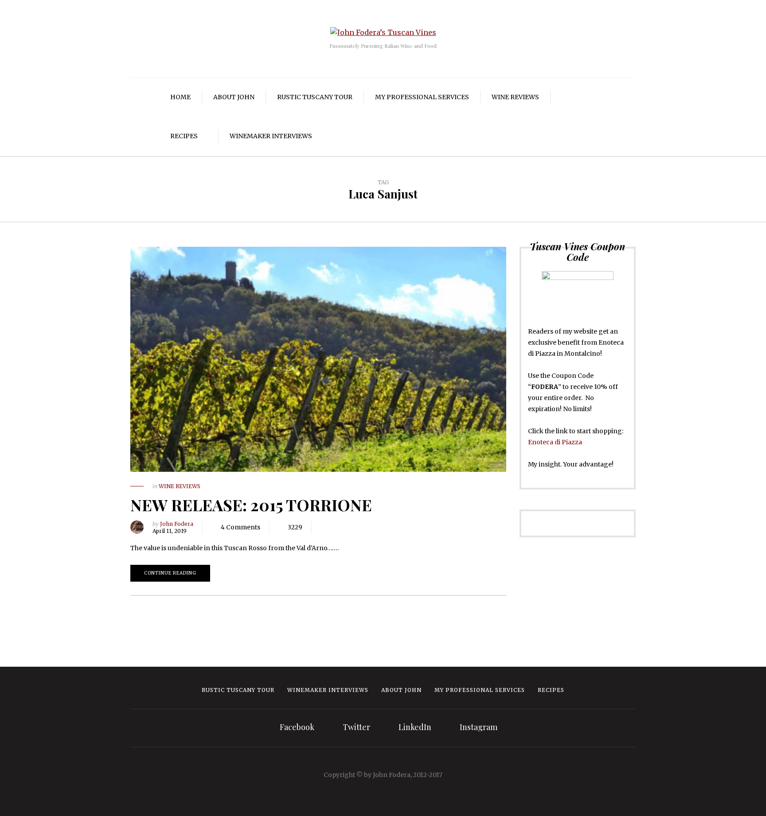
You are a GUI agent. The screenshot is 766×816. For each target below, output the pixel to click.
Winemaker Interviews (271, 136)
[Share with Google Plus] (349, 527)
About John (233, 97)
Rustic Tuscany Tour (314, 97)
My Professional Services (422, 97)
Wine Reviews (515, 97)
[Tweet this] (336, 527)
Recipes (184, 136)
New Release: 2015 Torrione (251, 504)
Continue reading (170, 573)
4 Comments (240, 527)
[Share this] (322, 527)
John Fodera (176, 524)
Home (180, 97)
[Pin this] (362, 527)
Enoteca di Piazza (555, 442)
